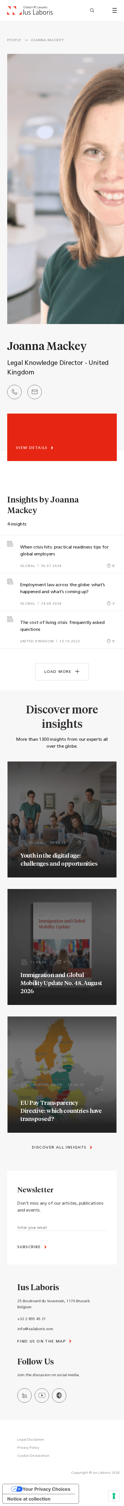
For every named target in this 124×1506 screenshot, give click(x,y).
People (14, 40)
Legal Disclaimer (30, 1440)
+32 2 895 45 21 (31, 1319)
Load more (58, 672)
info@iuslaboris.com (35, 1329)
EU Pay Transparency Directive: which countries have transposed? (61, 1110)
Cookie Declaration (33, 1456)
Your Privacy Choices (46, 1489)
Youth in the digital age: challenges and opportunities (59, 859)
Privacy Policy (28, 1448)
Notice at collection (28, 1499)
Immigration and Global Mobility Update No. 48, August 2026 (61, 983)
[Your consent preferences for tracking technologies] (113, 1495)
